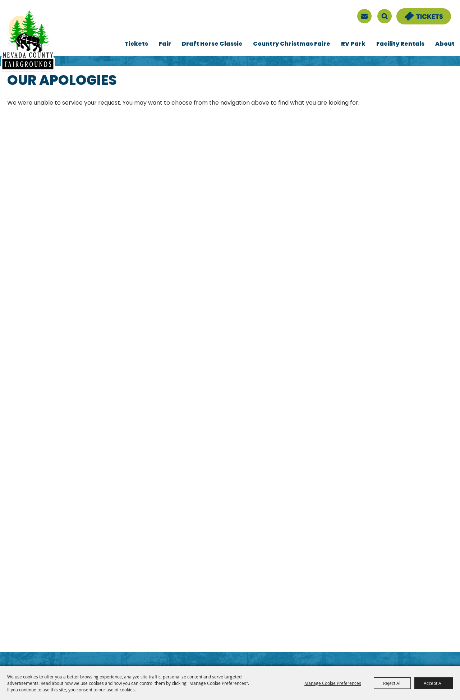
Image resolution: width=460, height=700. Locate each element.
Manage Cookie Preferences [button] (332, 683)
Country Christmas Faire (291, 44)
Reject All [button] (392, 683)
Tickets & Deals (419, 12)
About (445, 44)
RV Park (353, 44)
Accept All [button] (433, 683)
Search (384, 16)
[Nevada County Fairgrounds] (28, 41)
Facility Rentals (400, 44)
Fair (165, 44)
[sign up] (364, 16)
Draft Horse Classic (212, 44)
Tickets (136, 44)
